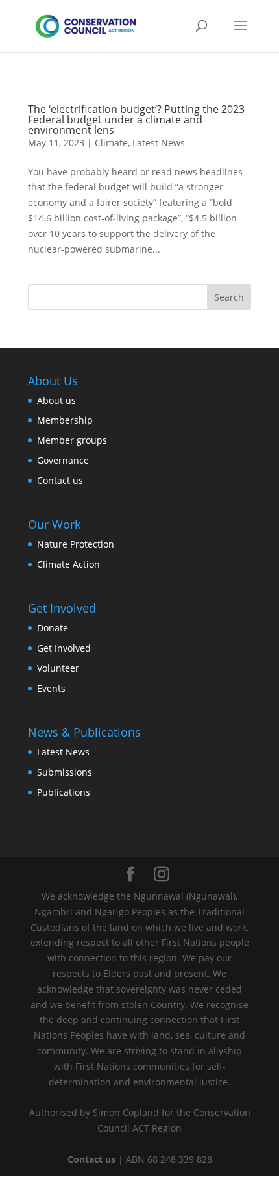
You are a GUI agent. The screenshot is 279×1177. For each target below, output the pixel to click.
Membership (65, 420)
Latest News (158, 142)
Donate (52, 628)
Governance (63, 460)
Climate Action (68, 564)
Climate (111, 142)
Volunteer (58, 668)
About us (56, 400)
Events (51, 688)
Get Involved (64, 648)
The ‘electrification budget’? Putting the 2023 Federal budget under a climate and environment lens (136, 119)
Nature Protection (75, 544)
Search (229, 297)
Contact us (60, 480)
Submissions (64, 772)
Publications (63, 792)
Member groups (72, 440)
